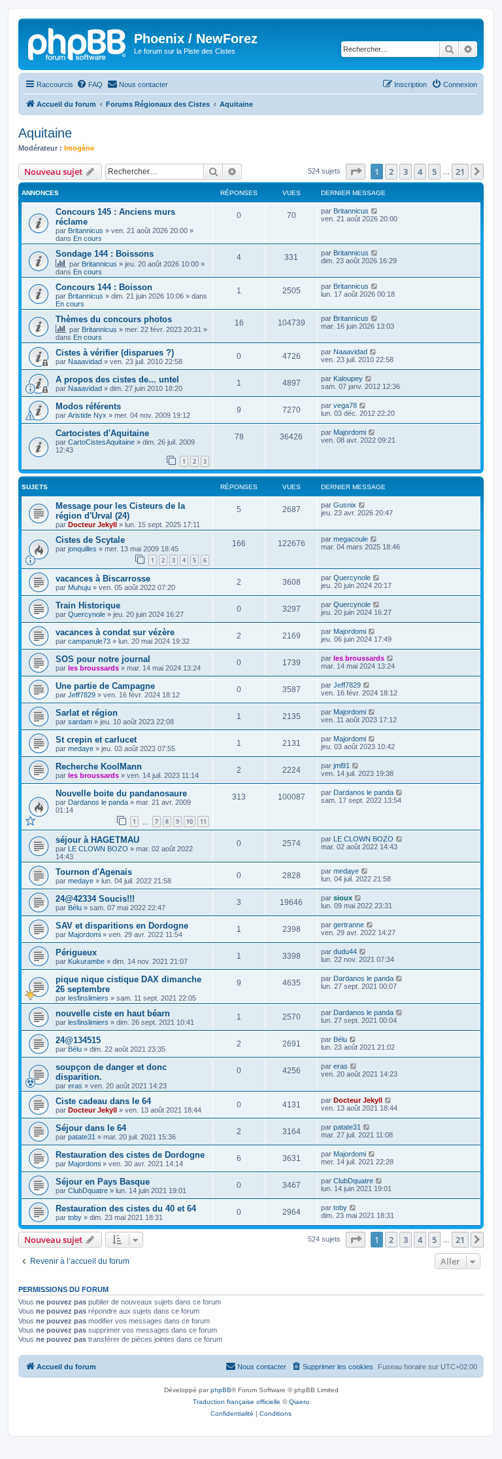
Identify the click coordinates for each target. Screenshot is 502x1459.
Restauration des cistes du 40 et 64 (126, 1208)
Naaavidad (85, 361)
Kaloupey (348, 378)
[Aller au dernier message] (375, 211)
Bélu (75, 908)
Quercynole (352, 578)
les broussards (93, 668)
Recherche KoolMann (99, 766)
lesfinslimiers (88, 998)
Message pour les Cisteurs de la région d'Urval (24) (120, 511)
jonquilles (82, 549)
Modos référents (88, 406)
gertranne (348, 925)
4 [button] (420, 171)
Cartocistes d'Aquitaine (102, 433)
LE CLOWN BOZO (98, 849)
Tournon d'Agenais (94, 872)
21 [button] (460, 171)
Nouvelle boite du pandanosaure (121, 793)
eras (75, 1086)
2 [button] (391, 171)
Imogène (79, 148)
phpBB (220, 1390)
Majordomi (349, 432)
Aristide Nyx (87, 415)
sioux (342, 898)
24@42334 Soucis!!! (95, 899)
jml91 (341, 765)
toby (75, 1217)
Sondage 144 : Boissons (105, 254)
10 (189, 821)
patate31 (81, 1137)
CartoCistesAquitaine (101, 442)
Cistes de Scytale (90, 540)
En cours (87, 238)
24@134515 (78, 1040)
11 (203, 821)
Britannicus (85, 230)
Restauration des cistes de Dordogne (130, 1155)
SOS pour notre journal (103, 659)
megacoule (350, 539)
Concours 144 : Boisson (104, 287)
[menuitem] (89, 84)
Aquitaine (45, 133)
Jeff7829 (81, 695)
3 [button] (405, 171)
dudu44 (345, 951)
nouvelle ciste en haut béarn (113, 1013)
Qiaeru (299, 1401)
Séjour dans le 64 (91, 1128)
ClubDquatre (88, 1190)
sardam (80, 722)
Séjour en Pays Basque (103, 1182)
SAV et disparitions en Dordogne (122, 926)
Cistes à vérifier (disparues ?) (115, 353)
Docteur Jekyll (92, 524)
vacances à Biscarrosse (103, 578)
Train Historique (88, 605)
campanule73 (89, 641)
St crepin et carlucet (96, 740)
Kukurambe (86, 961)
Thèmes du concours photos (114, 319)
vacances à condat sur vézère (115, 632)
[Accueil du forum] (78, 43)
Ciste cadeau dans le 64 (103, 1101)
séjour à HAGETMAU (97, 840)
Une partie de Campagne (105, 686)
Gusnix (344, 505)
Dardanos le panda (98, 802)
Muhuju (79, 587)
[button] (355, 171)
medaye (80, 748)
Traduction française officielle (236, 1401)
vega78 (345, 405)
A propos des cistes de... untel (117, 379)
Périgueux (76, 952)
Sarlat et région (87, 713)
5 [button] (434, 171)
